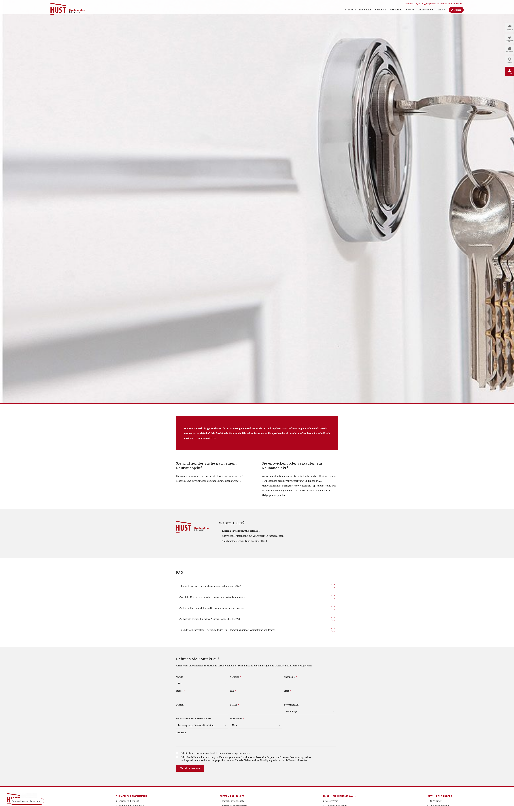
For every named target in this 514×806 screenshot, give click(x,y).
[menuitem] (350, 7)
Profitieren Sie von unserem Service (193, 719)
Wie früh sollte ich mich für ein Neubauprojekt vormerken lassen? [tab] (211, 608)
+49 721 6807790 (421, 4)
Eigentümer (237, 719)
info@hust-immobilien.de (449, 4)
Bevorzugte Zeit (291, 705)
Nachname (290, 677)
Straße (180, 691)
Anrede (179, 677)
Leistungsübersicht (128, 801)
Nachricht (181, 732)
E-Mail (234, 705)
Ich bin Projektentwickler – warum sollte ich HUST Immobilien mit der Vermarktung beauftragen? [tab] (227, 630)
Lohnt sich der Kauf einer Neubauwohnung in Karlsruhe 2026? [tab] (210, 586)
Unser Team (331, 801)
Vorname (235, 677)
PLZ (233, 691)
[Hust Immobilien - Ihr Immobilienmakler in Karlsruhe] (67, 8)
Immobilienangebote (233, 801)
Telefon (181, 705)
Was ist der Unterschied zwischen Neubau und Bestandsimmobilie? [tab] (212, 597)
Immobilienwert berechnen (26, 801)
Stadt (287, 691)
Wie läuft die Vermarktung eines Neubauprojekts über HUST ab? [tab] (210, 619)
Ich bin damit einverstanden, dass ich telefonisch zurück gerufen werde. (216, 753)
